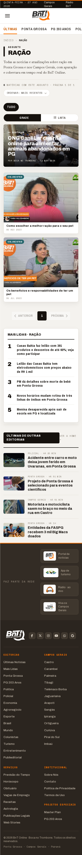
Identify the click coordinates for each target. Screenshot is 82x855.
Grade (23, 118)
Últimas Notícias (14, 662)
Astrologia (10, 808)
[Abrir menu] (7, 15)
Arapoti (49, 703)
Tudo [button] (11, 107)
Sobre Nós (51, 774)
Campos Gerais (49, 4)
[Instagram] (48, 635)
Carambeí (51, 669)
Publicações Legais (16, 815)
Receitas (9, 802)
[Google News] (72, 635)
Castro (49, 662)
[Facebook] (32, 635)
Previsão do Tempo (16, 774)
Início (8, 40)
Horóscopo (10, 781)
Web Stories (11, 822)
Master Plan (52, 812)
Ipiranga (50, 716)
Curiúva (49, 730)
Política (8, 689)
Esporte (9, 716)
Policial (8, 696)
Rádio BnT (69, 4)
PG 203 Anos (61, 29)
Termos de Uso (54, 795)
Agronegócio (12, 709)
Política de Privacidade (59, 788)
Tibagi (48, 682)
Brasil (7, 723)
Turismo (9, 743)
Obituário (10, 788)
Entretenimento (14, 750)
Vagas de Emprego (16, 795)
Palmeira (50, 675)
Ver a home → (67, 437)
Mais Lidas (10, 669)
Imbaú (48, 743)
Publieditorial (12, 757)
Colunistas (10, 737)
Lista (61, 118)
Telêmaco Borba (55, 689)
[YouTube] (56, 635)
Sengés (49, 709)
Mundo (8, 730)
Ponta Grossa (34, 29)
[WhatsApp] (64, 635)
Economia (10, 703)
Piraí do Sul (51, 737)
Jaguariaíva (52, 696)
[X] (40, 635)
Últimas (10, 29)
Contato (50, 781)
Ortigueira (51, 723)
